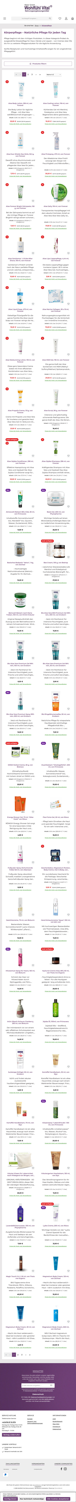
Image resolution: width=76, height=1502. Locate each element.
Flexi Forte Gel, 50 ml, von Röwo (56, 817)
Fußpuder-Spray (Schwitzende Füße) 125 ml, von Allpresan (20, 869)
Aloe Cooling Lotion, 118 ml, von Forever (55, 104)
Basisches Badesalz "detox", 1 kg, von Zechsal (20, 564)
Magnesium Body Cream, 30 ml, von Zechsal (20, 1328)
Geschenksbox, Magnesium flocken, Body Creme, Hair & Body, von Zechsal (55, 869)
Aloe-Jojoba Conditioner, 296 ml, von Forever (20, 462)
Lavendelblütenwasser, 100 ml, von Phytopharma (20, 1227)
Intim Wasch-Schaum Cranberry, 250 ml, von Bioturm (20, 1022)
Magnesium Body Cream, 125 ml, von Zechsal (56, 1277)
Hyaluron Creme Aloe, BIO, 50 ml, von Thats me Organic (55, 972)
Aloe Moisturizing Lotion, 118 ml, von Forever (20, 361)
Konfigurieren (10, 1499)
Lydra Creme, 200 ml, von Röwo (56, 1226)
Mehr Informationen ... (10, 1496)
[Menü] (4, 19)
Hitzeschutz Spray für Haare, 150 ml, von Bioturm (20, 972)
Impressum (56, 1426)
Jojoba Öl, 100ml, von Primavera (56, 1021)
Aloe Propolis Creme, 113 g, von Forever (20, 411)
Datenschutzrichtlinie (31, 1390)
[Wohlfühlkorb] (72, 19)
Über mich (56, 1424)
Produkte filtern (39, 64)
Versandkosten (36, 1485)
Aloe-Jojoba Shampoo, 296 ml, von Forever (56, 462)
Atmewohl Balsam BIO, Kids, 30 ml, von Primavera (20, 513)
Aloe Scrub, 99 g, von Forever (55, 410)
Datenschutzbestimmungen (41, 1397)
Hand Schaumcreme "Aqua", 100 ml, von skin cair (55, 921)
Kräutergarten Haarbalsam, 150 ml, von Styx (55, 1174)
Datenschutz (57, 1429)
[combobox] (29, 18)
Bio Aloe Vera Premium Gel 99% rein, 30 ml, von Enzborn (56, 664)
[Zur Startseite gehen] (38, 8)
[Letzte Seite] (40, 74)
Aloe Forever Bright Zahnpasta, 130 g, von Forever (20, 207)
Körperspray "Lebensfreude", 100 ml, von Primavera (55, 1124)
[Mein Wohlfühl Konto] (66, 19)
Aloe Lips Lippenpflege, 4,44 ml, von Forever (56, 259)
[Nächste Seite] (36, 74)
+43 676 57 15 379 (9, 1422)
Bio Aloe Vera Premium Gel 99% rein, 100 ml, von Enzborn (20, 664)
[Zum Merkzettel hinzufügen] (33, 98)
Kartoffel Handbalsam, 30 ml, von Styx (55, 1073)
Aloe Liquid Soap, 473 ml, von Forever (20, 310)
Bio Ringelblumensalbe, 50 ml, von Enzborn (56, 715)
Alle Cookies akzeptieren (58, 1499)
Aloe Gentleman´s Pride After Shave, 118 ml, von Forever (20, 259)
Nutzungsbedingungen (46, 1390)
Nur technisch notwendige (32, 1499)
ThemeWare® (58, 1488)
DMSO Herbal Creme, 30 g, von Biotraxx (20, 766)
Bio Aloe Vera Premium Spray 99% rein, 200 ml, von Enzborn (20, 715)
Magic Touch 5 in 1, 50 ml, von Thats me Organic (20, 1277)
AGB (46, 1399)
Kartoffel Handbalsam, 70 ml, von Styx (20, 1124)
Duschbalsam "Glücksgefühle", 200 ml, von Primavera (55, 766)
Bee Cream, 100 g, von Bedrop (56, 563)
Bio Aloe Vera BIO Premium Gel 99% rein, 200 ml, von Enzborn (55, 614)
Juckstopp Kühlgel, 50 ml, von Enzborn (20, 1073)
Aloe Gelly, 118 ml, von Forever (56, 206)
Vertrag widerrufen (11, 1435)
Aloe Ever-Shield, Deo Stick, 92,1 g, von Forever (20, 155)
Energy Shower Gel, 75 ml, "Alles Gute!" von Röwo (20, 818)
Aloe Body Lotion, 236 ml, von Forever (20, 104)
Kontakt (29, 1419)
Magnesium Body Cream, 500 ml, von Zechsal (55, 1328)
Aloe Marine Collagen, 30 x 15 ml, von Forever (56, 310)
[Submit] (51, 1385)
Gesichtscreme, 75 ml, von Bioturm (20, 920)
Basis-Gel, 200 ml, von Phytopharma (56, 513)
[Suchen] (50, 18)
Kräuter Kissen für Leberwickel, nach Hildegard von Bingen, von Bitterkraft (20, 1174)
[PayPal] (5, 1475)
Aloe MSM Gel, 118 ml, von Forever (55, 360)
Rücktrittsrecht (57, 1421)
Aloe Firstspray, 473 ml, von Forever (55, 154)
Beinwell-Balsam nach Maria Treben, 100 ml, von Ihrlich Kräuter (20, 614)
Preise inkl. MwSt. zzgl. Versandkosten (20, 124)
